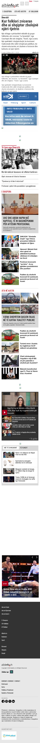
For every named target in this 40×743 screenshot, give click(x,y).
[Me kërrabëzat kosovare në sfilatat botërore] (20, 159)
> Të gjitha (33, 438)
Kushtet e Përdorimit (7, 693)
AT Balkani (4, 627)
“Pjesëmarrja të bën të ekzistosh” (13, 181)
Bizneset (4, 646)
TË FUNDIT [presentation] (24, 448)
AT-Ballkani (33, 11)
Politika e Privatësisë (7, 690)
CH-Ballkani (5, 624)
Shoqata (4, 650)
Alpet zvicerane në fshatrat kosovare (14, 176)
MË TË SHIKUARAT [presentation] (10, 448)
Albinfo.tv (4, 633)
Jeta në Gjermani (6, 610)
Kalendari (4, 637)
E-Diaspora (7, 11)
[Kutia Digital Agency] (11, 671)
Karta (3, 687)
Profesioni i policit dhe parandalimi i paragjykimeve (19, 186)
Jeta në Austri (20, 11)
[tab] (11, 447)
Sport (3, 640)
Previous (32, 557)
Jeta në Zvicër (5, 607)
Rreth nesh (5, 684)
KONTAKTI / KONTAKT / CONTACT (11, 681)
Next (37, 557)
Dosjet (3, 653)
